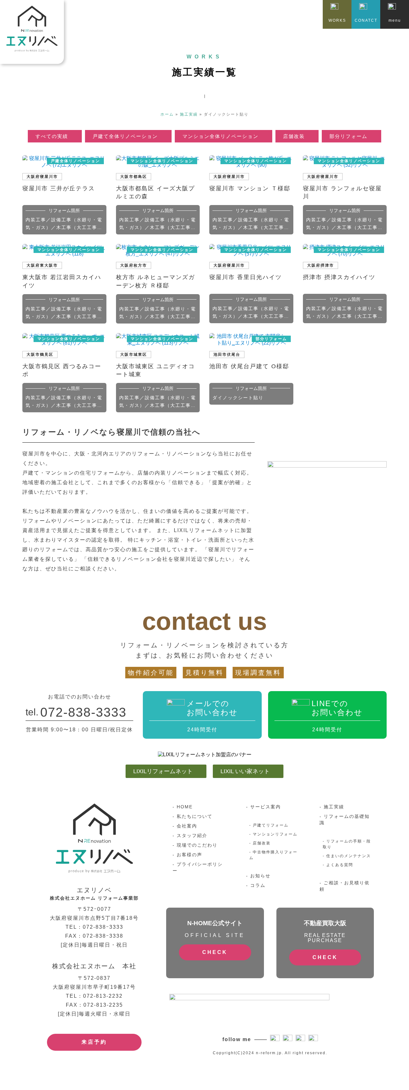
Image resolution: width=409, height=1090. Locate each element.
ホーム (167, 114)
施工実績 (189, 114)
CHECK (215, 952)
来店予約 (94, 1042)
